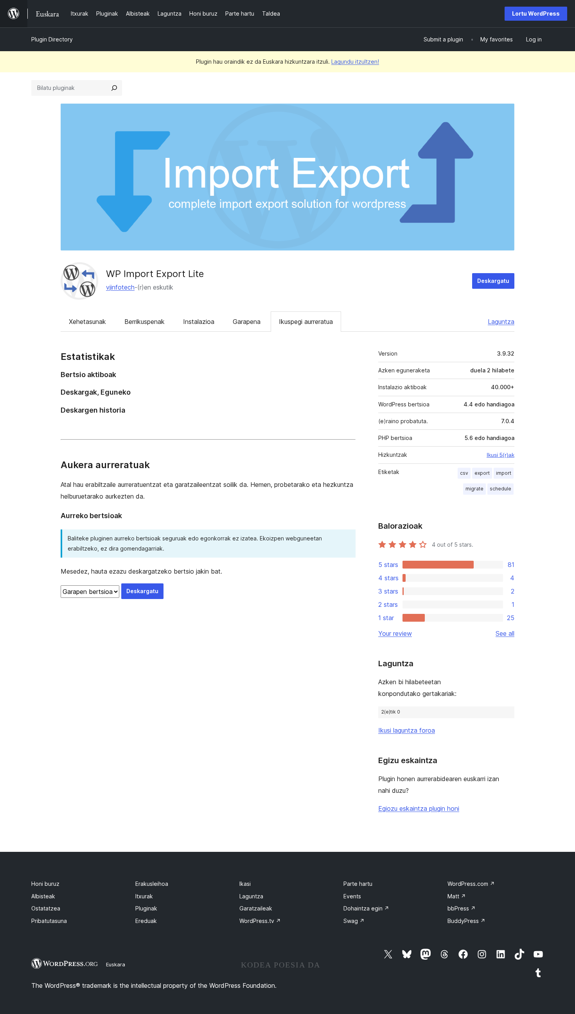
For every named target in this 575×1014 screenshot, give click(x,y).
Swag (354, 920)
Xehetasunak (87, 321)
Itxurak (144, 896)
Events (352, 896)
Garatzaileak (255, 908)
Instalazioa (198, 321)
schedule (500, 489)
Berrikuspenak (144, 321)
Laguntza (501, 321)
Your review (395, 633)
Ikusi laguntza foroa (406, 730)
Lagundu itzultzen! (355, 61)
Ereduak (146, 920)
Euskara (115, 964)
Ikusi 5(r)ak (500, 455)
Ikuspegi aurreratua (306, 321)
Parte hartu (357, 883)
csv (464, 473)
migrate (474, 489)
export (482, 473)
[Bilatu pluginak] (114, 88)
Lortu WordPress (536, 13)
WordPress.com (471, 883)
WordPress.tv (260, 920)
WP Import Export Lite (155, 273)
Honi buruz (45, 883)
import (503, 473)
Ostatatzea (45, 908)
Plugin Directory (52, 39)
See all (505, 633)
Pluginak (146, 908)
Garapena (247, 321)
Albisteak (43, 896)
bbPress (461, 908)
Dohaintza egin (366, 908)
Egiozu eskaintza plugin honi (418, 808)
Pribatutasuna (49, 920)
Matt (456, 896)
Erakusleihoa (151, 883)
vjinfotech (120, 287)
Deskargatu (493, 280)
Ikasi (245, 883)
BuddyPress (466, 920)
